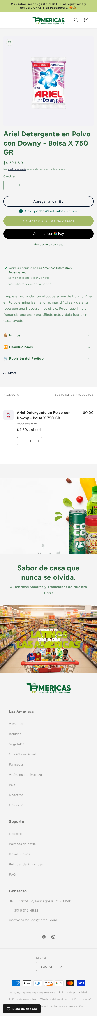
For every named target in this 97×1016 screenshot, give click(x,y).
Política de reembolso (22, 999)
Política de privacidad (73, 992)
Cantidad (9, 176)
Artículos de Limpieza (25, 775)
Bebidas (15, 734)
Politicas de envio (22, 844)
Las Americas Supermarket (38, 992)
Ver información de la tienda (29, 284)
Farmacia (16, 765)
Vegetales (16, 744)
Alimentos (16, 724)
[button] (9, 20)
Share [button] (12, 373)
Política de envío (81, 999)
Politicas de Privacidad (26, 864)
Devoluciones (19, 854)
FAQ (12, 874)
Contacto (16, 805)
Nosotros (16, 795)
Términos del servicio (53, 999)
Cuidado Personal (22, 754)
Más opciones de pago (48, 244)
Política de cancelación (68, 1006)
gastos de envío (17, 168)
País (12, 785)
